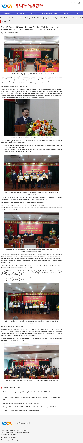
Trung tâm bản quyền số (7, 6)
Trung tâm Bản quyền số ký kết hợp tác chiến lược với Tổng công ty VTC (22, 410)
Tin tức (7, 21)
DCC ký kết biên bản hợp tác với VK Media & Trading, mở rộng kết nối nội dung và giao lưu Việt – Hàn (30, 407)
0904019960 (12, 437)
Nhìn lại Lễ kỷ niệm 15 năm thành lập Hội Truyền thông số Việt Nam (21, 403)
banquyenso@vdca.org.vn (12, 440)
